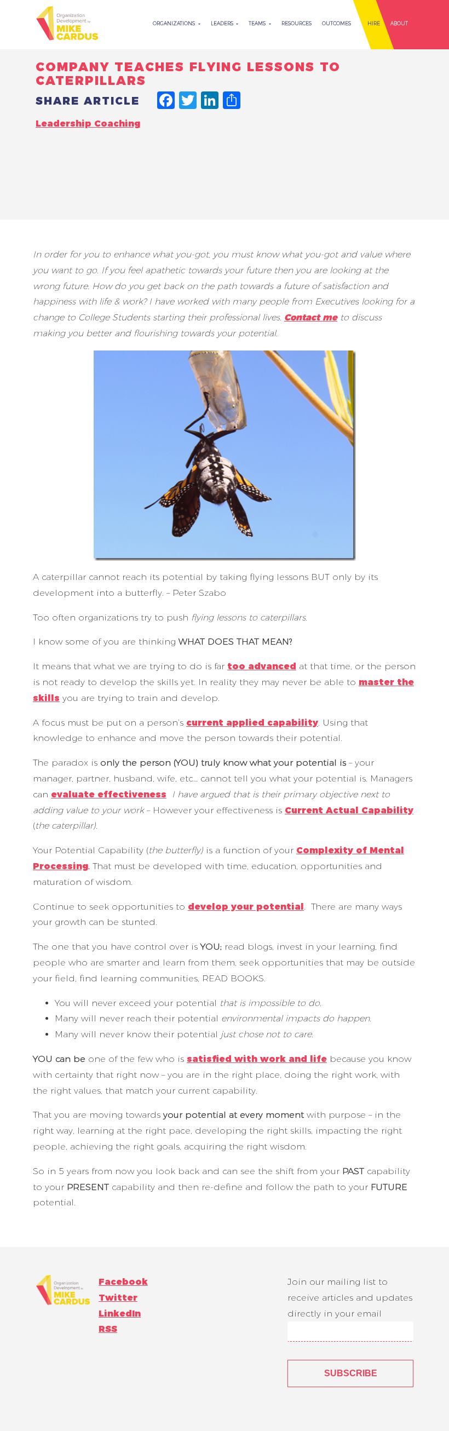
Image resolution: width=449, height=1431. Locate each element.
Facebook (123, 1282)
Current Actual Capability (349, 810)
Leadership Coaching (88, 123)
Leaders (223, 23)
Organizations (175, 23)
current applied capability (252, 722)
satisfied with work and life (257, 1059)
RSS (108, 1329)
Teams (258, 23)
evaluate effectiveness (108, 794)
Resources (296, 23)
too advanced (261, 666)
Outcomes (336, 23)
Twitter (118, 1297)
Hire (373, 23)
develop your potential (246, 906)
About (399, 23)
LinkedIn (120, 1313)
